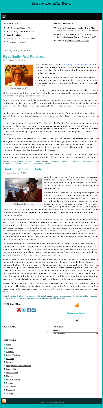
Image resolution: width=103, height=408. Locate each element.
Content (9, 348)
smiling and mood (10, 163)
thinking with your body (27, 163)
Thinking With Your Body (22, 169)
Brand (8, 345)
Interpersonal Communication (18, 366)
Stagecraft (10, 390)
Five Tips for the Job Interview (86, 31)
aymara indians (58, 296)
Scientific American (59, 219)
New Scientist (45, 123)
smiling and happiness (25, 298)
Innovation (36, 161)
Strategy (9, 393)
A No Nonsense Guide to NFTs (19, 28)
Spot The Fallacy (14, 35)
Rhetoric (9, 383)
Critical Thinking (17, 161)
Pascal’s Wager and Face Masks (20, 31)
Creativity (10, 352)
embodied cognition (90, 296)
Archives (56, 331)
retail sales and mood (90, 161)
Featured (28, 161)
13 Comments (59, 298)
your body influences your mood (78, 64)
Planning (10, 376)
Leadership (11, 369)
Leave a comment (44, 163)
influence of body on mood (70, 161)
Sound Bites (11, 386)
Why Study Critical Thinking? (77, 40)
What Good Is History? (16, 42)
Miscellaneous (39, 296)
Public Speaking (13, 379)
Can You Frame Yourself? (85, 37)
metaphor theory (9, 298)
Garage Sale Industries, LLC (55, 406)
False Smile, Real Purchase (24, 56)
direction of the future (73, 296)
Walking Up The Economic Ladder (21, 38)
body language (53, 161)
